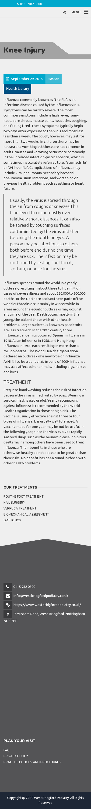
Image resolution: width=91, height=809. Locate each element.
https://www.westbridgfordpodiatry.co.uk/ (47, 605)
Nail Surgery (14, 503)
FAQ (7, 750)
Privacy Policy (16, 756)
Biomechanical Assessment (26, 515)
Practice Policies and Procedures (32, 762)
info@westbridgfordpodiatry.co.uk (40, 596)
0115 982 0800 (31, 4)
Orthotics (12, 520)
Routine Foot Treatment (23, 497)
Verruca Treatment (20, 508)
